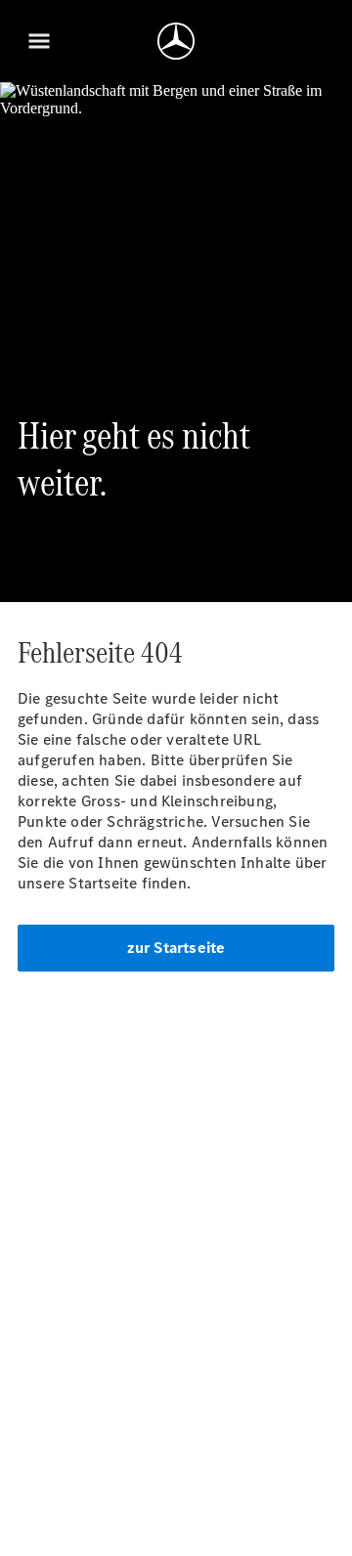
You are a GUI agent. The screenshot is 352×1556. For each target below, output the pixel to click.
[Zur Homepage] (176, 41)
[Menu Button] (39, 41)
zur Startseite (176, 947)
